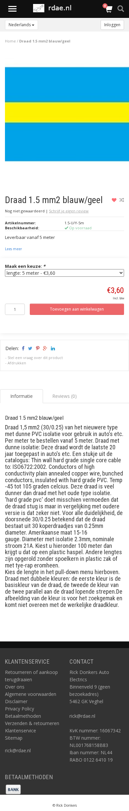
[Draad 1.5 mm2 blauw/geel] (67, 116)
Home (10, 40)
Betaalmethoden (23, 716)
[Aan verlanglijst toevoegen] (115, 200)
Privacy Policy (19, 708)
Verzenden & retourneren (32, 723)
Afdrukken (17, 362)
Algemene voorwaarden (30, 694)
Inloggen (112, 25)
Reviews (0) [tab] (64, 396)
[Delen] (22, 348)
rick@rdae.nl (18, 750)
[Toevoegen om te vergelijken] (121, 200)
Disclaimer (16, 701)
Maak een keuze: (25, 266)
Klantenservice (20, 730)
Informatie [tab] (21, 396)
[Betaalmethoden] (13, 788)
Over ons (14, 687)
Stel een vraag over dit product (35, 357)
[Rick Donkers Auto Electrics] (54, 8)
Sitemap (13, 738)
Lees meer (13, 249)
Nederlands (20, 25)
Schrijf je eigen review (69, 210)
